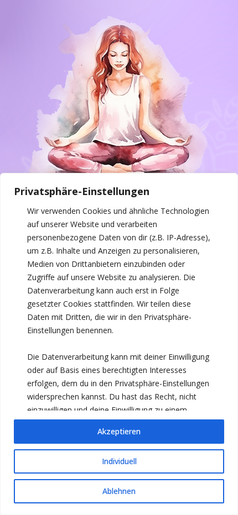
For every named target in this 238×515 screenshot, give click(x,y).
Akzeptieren (119, 431)
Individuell (119, 461)
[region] (119, 344)
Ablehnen (119, 491)
